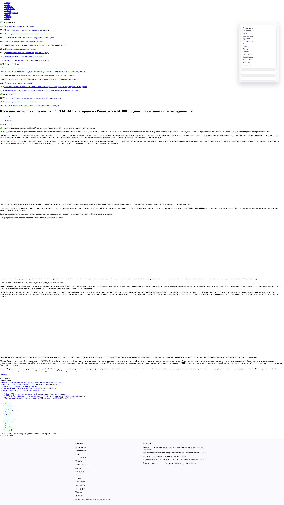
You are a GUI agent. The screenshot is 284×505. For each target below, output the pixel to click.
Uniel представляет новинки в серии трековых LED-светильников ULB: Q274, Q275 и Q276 (39, 75)
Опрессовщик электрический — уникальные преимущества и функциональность (35, 45)
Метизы (7, 15)
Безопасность (9, 9)
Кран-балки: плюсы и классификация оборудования (24, 41)
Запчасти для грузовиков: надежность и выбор (22, 102)
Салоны (7, 424)
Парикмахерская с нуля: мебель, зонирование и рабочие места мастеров (31, 106)
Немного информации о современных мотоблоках (23, 56)
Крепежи (7, 11)
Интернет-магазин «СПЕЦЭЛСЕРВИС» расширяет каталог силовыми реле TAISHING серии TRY (41, 90)
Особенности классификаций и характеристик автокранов (26, 60)
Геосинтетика (9, 418)
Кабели (7, 5)
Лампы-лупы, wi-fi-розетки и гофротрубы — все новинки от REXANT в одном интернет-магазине (42, 79)
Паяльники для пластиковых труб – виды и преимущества (26, 30)
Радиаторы (8, 422)
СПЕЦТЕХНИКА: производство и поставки (23, 434)
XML (12, 436)
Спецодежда (9, 426)
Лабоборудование (11, 13)
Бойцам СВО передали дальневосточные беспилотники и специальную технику (35, 68)
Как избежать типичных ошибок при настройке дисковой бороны (29, 38)
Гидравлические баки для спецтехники (19, 26)
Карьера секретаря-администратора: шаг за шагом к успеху (23, 390)
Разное (7, 19)
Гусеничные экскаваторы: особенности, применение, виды (26, 53)
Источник (4, 375)
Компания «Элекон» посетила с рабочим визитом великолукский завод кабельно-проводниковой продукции (45, 87)
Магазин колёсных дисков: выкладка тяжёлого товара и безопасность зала (32, 98)
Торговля (7, 17)
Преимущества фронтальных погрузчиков (20, 49)
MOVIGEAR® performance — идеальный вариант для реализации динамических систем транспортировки (44, 72)
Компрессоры (9, 420)
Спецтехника (9, 428)
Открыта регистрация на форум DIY (18, 83)
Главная (7, 3)
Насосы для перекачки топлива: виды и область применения (27, 34)
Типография (9, 430)
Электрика (8, 7)
